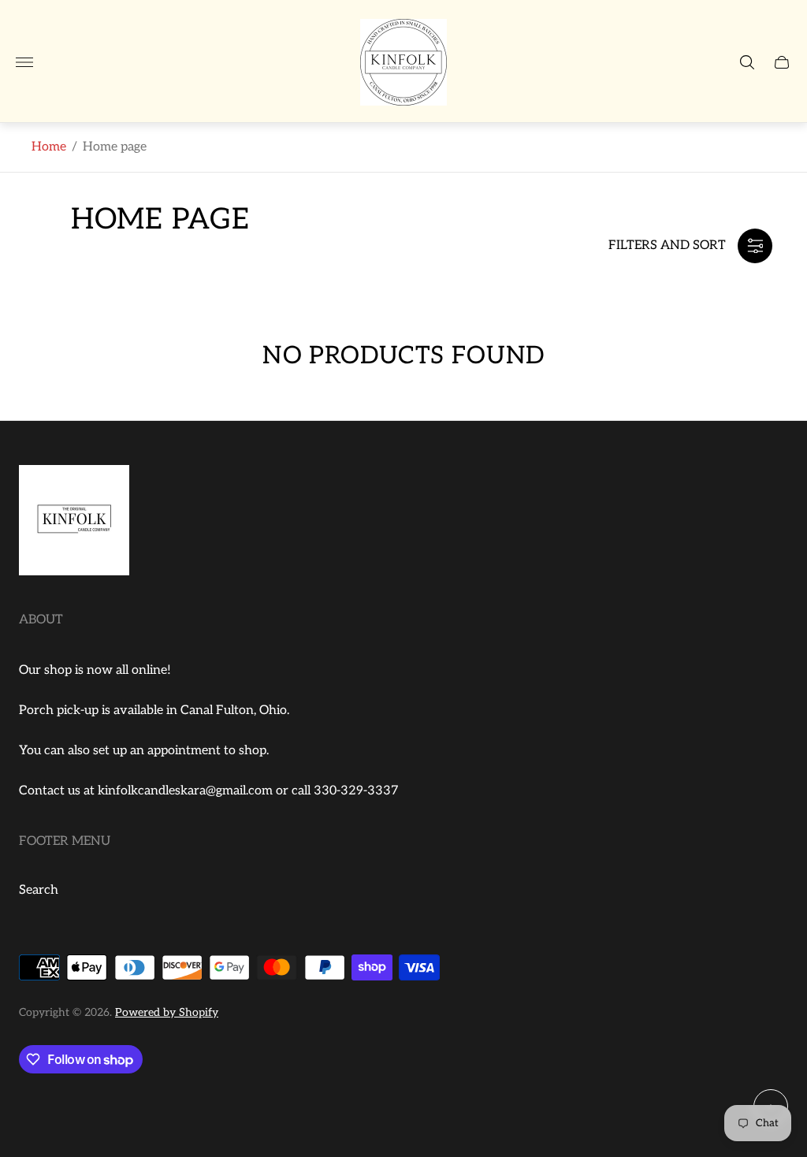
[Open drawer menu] (24, 62)
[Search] (747, 62)
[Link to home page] (74, 522)
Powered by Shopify (166, 1012)
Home (49, 147)
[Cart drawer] (781, 62)
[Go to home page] (403, 62)
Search (38, 890)
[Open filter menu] (755, 246)
